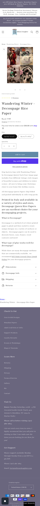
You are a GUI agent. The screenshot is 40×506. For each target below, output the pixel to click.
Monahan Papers (10, 323)
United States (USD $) (19, 487)
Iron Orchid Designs (12, 317)
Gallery (7, 383)
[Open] (5, 501)
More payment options (20, 166)
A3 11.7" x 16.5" (26, 136)
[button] (3, 32)
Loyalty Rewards (10, 338)
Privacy (7, 373)
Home (3, 44)
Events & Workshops (12, 343)
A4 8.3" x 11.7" (9, 136)
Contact (7, 393)
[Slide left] (15, 90)
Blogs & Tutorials (11, 348)
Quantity (5, 141)
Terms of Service (10, 378)
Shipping (4, 121)
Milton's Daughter (14, 503)
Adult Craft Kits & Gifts (13, 328)
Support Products (11, 333)
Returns (7, 363)
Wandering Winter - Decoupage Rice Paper (17, 302)
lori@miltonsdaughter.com (21, 468)
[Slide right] (25, 90)
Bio (5, 388)
